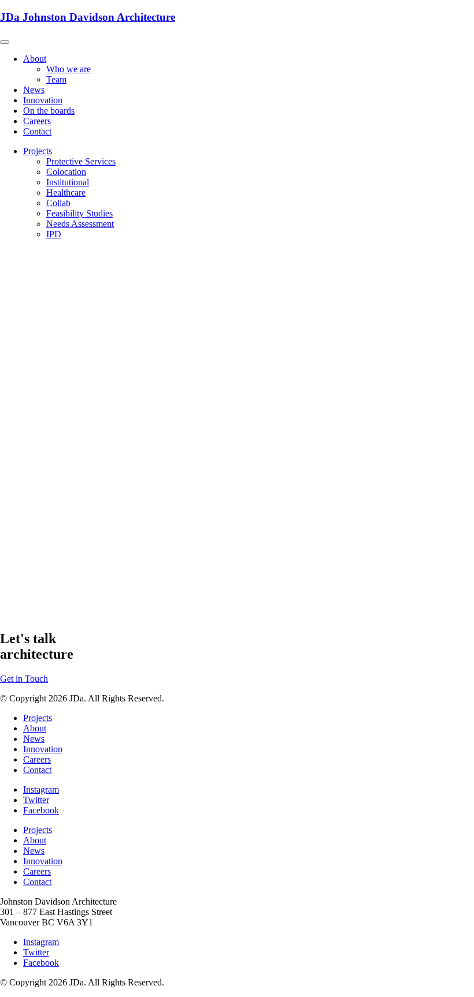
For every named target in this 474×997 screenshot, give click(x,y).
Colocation (66, 172)
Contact (37, 131)
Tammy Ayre (23, 437)
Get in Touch (24, 679)
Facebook (41, 810)
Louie (10, 603)
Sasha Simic (22, 500)
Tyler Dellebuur (29, 479)
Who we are (68, 69)
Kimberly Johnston (34, 375)
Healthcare (66, 192)
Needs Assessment (80, 224)
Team (56, 79)
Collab (58, 203)
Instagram (41, 789)
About (34, 59)
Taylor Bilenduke (32, 583)
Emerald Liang (27, 562)
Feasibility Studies (79, 213)
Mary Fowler (24, 458)
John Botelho (24, 396)
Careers (37, 121)
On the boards (49, 110)
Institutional (67, 182)
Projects (37, 151)
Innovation (42, 100)
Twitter (36, 800)
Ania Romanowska (35, 541)
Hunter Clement (29, 520)
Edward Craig (25, 416)
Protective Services (81, 161)
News (34, 90)
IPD (53, 234)
